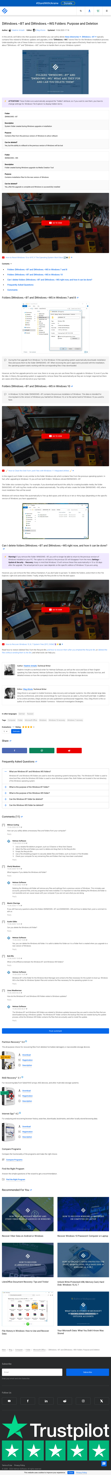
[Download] (89, 10)
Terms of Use (7, 1465)
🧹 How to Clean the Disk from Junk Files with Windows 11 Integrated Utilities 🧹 (39, 471)
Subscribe (87, 1372)
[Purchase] (98, 10)
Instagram (83, 1401)
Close (71, 1472)
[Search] (80, 10)
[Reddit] (69, 750)
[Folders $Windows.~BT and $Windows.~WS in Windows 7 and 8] (77, 298)
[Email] (41, 750)
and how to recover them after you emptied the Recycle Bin (71, 650)
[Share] (10, 740)
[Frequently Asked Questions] (35, 761)
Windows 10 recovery (57, 720)
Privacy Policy (81, 1473)
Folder (20, 720)
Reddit (64, 1401)
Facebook (27, 1401)
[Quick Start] (106, 10)
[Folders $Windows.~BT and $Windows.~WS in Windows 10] (71, 386)
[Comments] (21, 816)
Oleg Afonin (40, 30)
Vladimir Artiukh (18, 30)
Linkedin (46, 1401)
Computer (11, 720)
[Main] (4, 11)
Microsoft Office (31, 720)
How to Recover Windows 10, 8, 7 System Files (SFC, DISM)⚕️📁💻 (33, 644)
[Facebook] (14, 750)
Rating (18, 727)
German (22, 714)
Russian (30, 714)
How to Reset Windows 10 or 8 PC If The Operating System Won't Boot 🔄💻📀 (38, 257)
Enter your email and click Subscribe (15, 1378)
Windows (42, 720)
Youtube (9, 1401)
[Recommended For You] (30, 1189)
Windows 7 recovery (75, 720)
